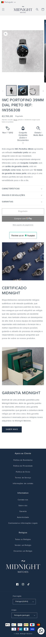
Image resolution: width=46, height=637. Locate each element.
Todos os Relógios (23, 539)
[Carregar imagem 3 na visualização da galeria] (34, 90)
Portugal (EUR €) (21, 601)
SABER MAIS (12, 429)
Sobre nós (23, 506)
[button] (8, 2)
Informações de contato (23, 483)
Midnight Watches (26, 633)
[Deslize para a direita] (43, 91)
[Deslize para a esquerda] (3, 91)
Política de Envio (23, 472)
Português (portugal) (22, 615)
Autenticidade (23, 517)
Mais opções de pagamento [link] (23, 225)
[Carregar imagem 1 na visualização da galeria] (11, 90)
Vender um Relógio (23, 545)
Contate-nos (23, 500)
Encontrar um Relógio (23, 551)
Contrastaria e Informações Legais (23, 523)
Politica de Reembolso (23, 460)
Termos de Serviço (23, 478)
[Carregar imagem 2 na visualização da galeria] (23, 90)
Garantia (23, 511)
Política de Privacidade (23, 466)
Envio (15, 119)
